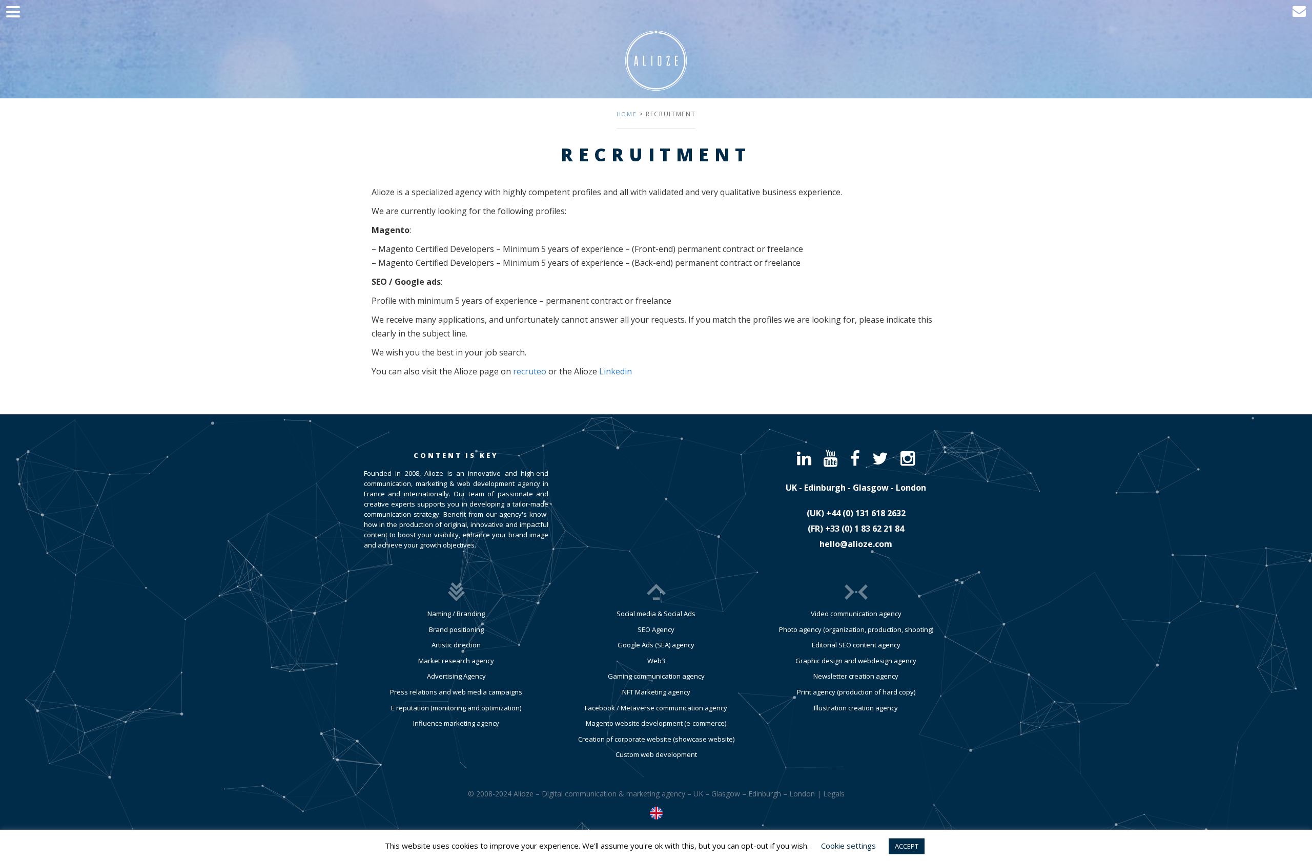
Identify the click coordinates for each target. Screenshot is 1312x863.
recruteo (529, 371)
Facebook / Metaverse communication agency (656, 707)
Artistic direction (456, 644)
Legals (834, 793)
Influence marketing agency (456, 723)
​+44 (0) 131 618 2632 (866, 513)
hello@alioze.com (855, 544)
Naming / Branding (456, 613)
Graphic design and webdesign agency (855, 660)
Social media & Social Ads (656, 613)
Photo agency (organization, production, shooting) (856, 629)
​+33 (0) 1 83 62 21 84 (864, 528)
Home (627, 114)
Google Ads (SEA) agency (656, 644)
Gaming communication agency (656, 676)
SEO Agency (656, 629)
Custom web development (656, 754)
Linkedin (615, 371)
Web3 (656, 660)
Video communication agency (856, 613)
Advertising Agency (456, 676)
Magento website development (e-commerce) (656, 723)
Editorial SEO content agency (856, 644)
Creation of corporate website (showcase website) (656, 739)
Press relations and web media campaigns (456, 692)
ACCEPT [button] (906, 846)
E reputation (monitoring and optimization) (456, 707)
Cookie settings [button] (848, 845)
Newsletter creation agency (855, 676)
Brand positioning (456, 629)
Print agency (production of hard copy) (856, 692)
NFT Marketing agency (656, 692)
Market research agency (456, 660)
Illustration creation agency (856, 707)
